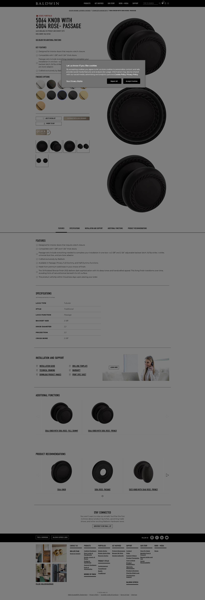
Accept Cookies (131, 81)
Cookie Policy (120, 74)
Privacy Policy (132, 74)
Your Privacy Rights (74, 81)
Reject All (114, 81)
